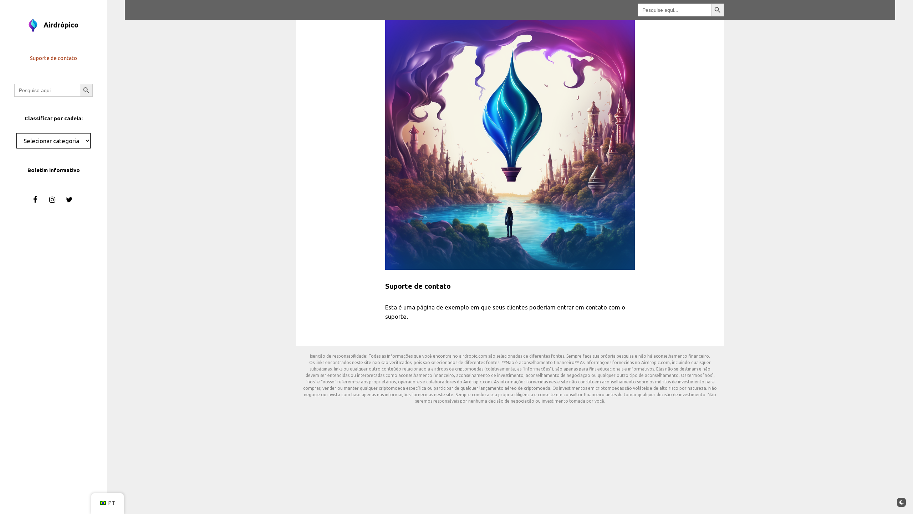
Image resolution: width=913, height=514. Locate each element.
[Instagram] (52, 199)
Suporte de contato (53, 58)
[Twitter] (69, 199)
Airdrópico (61, 25)
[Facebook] (35, 199)
